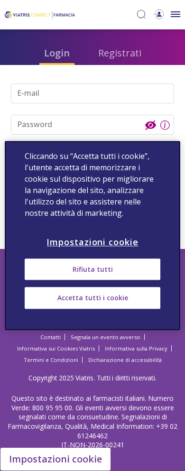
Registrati (119, 52)
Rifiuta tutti (93, 269)
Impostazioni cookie (55, 459)
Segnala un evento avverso (105, 337)
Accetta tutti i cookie (92, 298)
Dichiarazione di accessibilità (125, 360)
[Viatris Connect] (40, 14)
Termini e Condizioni (51, 360)
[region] (93, 235)
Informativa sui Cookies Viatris (56, 348)
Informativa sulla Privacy (136, 348)
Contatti (50, 337)
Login (57, 52)
